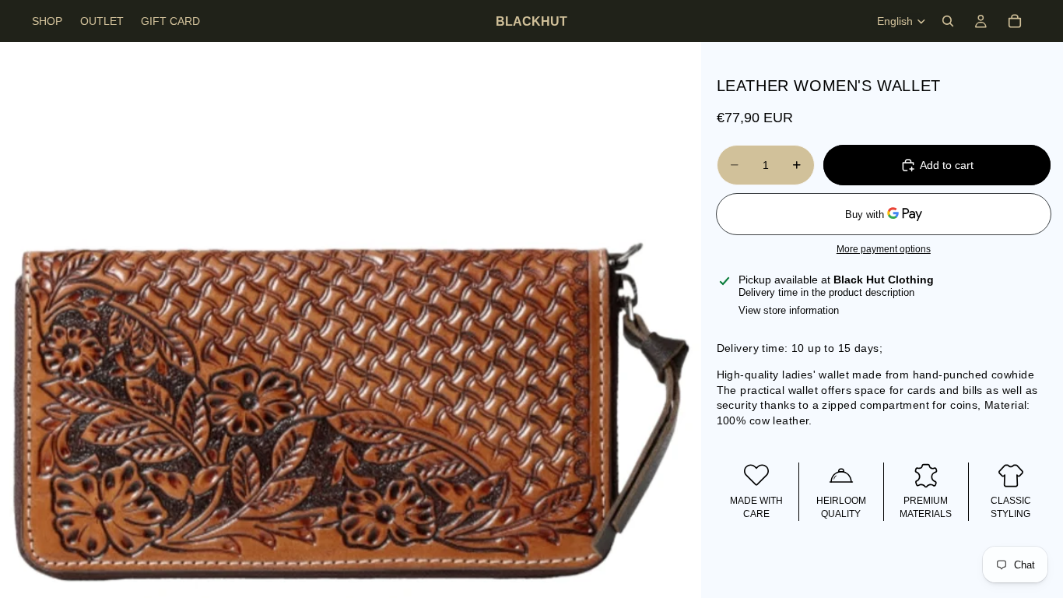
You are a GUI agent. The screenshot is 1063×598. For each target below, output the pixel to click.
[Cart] (1015, 21)
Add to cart (947, 165)
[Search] (948, 21)
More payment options (884, 249)
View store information (788, 310)
